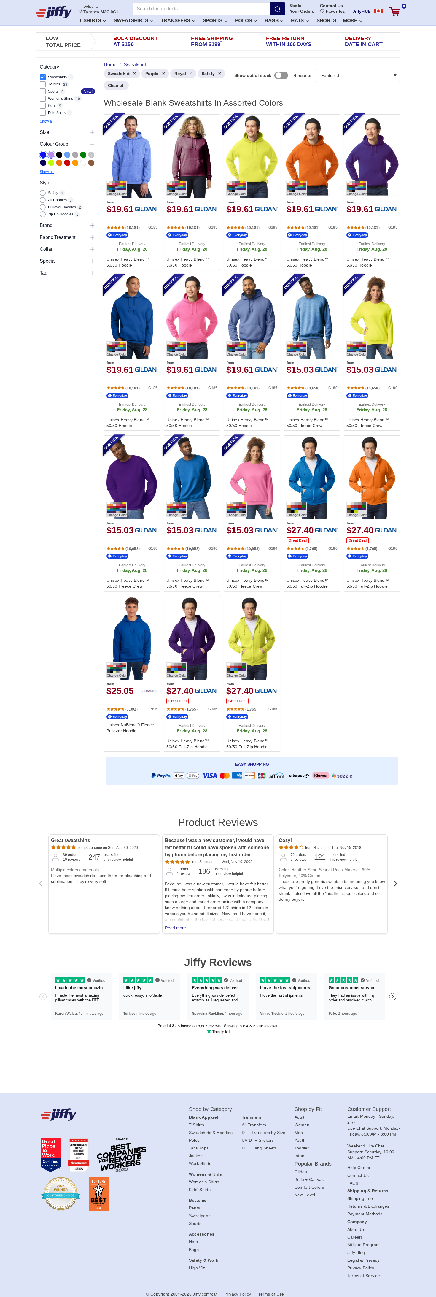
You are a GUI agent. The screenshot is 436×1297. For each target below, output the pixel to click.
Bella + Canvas (309, 1179)
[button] (92, 20)
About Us (356, 1229)
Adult (299, 1117)
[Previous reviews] (40, 885)
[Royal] (43, 154)
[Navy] (43, 162)
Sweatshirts (131, 20)
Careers (355, 1237)
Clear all (116, 85)
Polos (244, 20)
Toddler (302, 1148)
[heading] (249, 432)
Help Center (359, 1167)
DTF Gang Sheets (259, 1148)
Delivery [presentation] (364, 41)
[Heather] (91, 154)
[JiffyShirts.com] (54, 12)
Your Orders (302, 11)
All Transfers (254, 1124)
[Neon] (51, 162)
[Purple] (51, 154)
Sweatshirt (119, 73)
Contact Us (331, 5)
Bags (272, 20)
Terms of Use (271, 1294)
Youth (300, 1140)
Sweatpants (200, 1215)
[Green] (83, 154)
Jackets (196, 1155)
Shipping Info (360, 1198)
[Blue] (67, 154)
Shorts (326, 20)
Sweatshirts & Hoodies (211, 1132)
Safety (208, 73)
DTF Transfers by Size (263, 1132)
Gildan (301, 1171)
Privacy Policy (360, 1268)
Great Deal (298, 540)
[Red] (67, 162)
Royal (180, 73)
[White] (83, 162)
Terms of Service (363, 1275)
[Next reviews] (395, 885)
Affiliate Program (363, 1244)
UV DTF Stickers (258, 1140)
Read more (175, 927)
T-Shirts (90, 20)
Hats (298, 20)
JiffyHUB (362, 11)
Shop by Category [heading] (210, 1109)
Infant (300, 1155)
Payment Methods (365, 1214)
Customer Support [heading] (369, 1109)
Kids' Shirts (200, 1189)
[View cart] (394, 11)
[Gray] (75, 154)
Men (299, 1132)
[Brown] (91, 162)
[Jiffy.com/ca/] (101, 1114)
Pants (194, 1208)
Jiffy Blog (356, 1252)
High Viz (197, 1268)
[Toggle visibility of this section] (92, 67)
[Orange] (59, 162)
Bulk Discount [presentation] (135, 41)
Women (302, 1124)
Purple (152, 73)
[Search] (277, 8)
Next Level (305, 1195)
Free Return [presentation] (289, 41)
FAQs (352, 1183)
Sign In (295, 5)
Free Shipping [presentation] (212, 41)
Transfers (176, 20)
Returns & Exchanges (368, 1206)
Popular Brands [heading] (313, 1164)
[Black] (59, 154)
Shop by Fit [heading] (308, 1109)
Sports (213, 20)
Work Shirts (200, 1163)
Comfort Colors (309, 1187)
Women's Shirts (204, 1181)
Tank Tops (199, 1148)
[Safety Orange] (75, 162)
